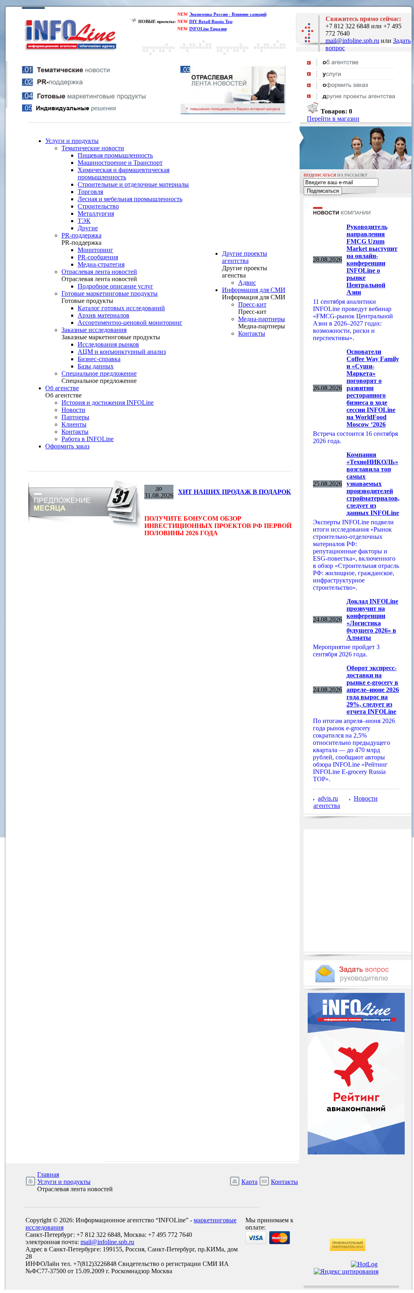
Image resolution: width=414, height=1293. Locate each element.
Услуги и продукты (72, 140)
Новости (73, 409)
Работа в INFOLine (87, 438)
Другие (88, 228)
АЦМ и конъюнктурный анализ (122, 351)
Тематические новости (92, 148)
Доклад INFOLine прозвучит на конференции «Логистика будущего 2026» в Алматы (372, 619)
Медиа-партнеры (261, 318)
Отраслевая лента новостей (99, 271)
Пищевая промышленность (115, 155)
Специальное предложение (99, 373)
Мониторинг (95, 249)
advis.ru (328, 798)
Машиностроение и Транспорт (120, 162)
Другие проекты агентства (244, 257)
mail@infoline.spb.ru (352, 40)
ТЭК (84, 220)
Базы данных (96, 366)
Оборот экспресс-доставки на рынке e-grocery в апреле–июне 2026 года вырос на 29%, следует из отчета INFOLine (372, 689)
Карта (249, 1181)
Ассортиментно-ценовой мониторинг (130, 322)
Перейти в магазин (333, 118)
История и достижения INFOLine (107, 402)
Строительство (98, 206)
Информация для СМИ (253, 289)
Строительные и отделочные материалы (133, 184)
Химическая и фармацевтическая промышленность (123, 173)
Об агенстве (62, 388)
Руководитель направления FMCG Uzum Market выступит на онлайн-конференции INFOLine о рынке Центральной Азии (371, 259)
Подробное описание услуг (115, 286)
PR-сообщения (98, 257)
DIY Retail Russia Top (210, 21)
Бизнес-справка (99, 358)
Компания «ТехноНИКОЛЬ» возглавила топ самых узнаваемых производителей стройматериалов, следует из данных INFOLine (372, 483)
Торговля (90, 191)
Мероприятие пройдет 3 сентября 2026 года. (346, 650)
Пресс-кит (252, 304)
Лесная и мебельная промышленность (130, 199)
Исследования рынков (108, 344)
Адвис (247, 282)
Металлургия (96, 213)
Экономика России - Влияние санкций (227, 14)
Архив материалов (103, 315)
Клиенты (74, 424)
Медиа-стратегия (101, 264)
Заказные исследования (94, 329)
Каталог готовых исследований (121, 308)
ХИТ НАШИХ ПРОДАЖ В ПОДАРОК (234, 491)
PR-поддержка (81, 235)
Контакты (75, 431)
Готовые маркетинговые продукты (109, 293)
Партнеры (75, 417)
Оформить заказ (67, 446)
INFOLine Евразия (208, 28)
